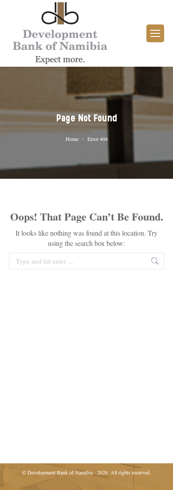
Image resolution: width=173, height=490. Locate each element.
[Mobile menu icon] (155, 33)
